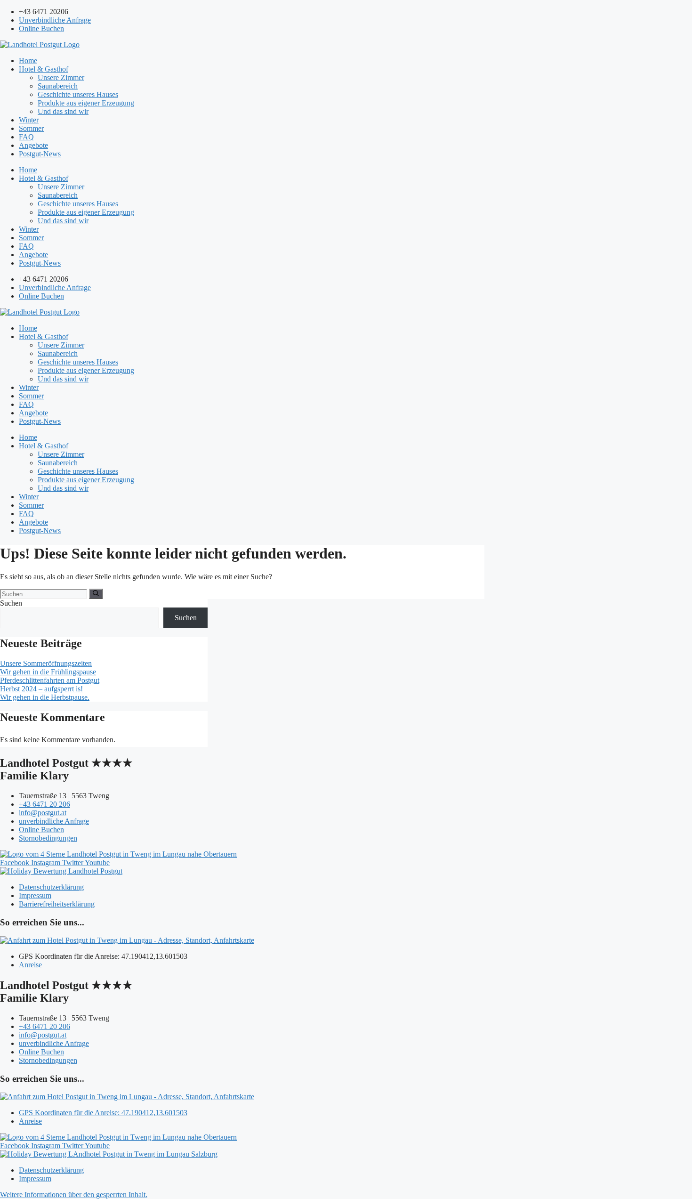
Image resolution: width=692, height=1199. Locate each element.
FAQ (26, 137)
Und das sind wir (63, 111)
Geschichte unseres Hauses (78, 94)
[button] (73, 1195)
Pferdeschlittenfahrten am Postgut (49, 680)
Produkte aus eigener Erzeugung (86, 103)
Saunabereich (58, 86)
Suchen (11, 603)
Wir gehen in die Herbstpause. (44, 697)
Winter (29, 120)
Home (28, 61)
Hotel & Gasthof (43, 69)
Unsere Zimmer (61, 77)
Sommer (31, 128)
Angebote (33, 145)
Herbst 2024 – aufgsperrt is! (41, 689)
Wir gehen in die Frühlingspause (48, 672)
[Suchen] (96, 594)
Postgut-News (40, 154)
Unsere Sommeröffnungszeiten (46, 663)
